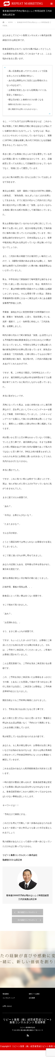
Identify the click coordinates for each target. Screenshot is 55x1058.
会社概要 (32, 998)
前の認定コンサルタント (27, 912)
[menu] (51, 3)
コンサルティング (9, 998)
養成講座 (6, 994)
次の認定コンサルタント (27, 920)
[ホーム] (3, 21)
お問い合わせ (7, 1006)
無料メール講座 (34, 994)
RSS (27, 1035)
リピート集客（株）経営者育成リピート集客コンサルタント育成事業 (27, 1021)
